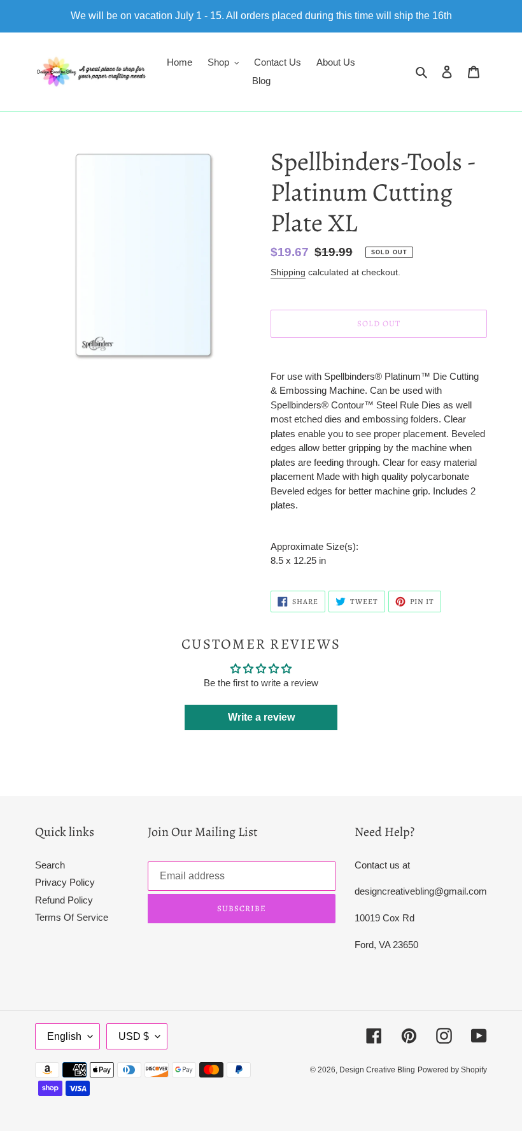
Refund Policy (64, 900)
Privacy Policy (65, 882)
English (64, 1036)
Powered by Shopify (452, 1069)
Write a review (261, 717)
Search (50, 865)
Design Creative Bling (377, 1069)
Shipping (288, 272)
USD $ (133, 1036)
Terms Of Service (71, 917)
